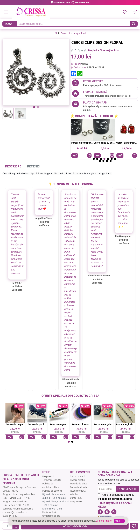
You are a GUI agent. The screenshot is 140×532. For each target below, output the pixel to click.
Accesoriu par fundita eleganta (37, 424)
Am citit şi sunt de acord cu (116, 496)
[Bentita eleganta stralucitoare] (59, 413)
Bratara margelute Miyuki (103, 424)
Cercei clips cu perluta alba (82, 142)
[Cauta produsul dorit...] (133, 23)
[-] (15, 527)
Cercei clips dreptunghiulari (127, 142)
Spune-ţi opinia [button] (109, 50)
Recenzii (33, 166)
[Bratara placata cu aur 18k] (125, 413)
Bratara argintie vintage (125, 424)
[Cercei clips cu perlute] (104, 130)
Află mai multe (103, 520)
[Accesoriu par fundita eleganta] (37, 413)
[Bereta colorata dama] (81, 413)
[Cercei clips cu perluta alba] (82, 130)
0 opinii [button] (92, 50)
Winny (84, 64)
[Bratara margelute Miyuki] (103, 413)
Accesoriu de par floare (15, 424)
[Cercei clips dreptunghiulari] (127, 130)
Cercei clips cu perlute (104, 142)
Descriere (13, 166)
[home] (56, 33)
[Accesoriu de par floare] (15, 413)
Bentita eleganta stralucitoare (59, 424)
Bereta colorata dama (81, 424)
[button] (34, 107)
